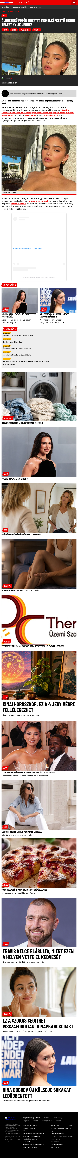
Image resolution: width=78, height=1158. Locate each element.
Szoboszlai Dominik (19, 7)
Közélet (47, 1118)
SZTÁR (10, 12)
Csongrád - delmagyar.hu (31, 1136)
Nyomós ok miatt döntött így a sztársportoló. (23, 962)
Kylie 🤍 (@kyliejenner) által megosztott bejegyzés (39, 277)
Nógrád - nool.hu (56, 1131)
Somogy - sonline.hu (57, 1133)
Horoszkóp (5, 7)
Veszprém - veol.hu (57, 1144)
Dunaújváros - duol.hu (30, 1139)
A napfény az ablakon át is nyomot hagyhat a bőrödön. (28, 1031)
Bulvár (35, 1121)
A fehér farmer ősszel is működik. (16, 835)
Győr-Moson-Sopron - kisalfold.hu (33, 1144)
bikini (14, 30)
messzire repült (51, 115)
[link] (5, 309)
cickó (5, 30)
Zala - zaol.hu (55, 1147)
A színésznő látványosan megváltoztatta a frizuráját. (52, 321)
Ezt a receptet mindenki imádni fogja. (18, 893)
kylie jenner (25, 30)
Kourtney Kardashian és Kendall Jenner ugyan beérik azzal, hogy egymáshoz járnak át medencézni (38, 113)
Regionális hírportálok (31, 1118)
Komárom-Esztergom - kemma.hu (61, 1128)
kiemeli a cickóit (18, 203)
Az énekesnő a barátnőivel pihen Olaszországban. (16, 321)
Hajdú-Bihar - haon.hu (30, 1147)
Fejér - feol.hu (27, 1142)
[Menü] (74, 2)
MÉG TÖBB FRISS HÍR (9, 365)
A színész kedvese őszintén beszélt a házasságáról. (25, 775)
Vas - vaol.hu (55, 1142)
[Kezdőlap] (7, 2)
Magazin (26, 1121)
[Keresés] (68, 2)
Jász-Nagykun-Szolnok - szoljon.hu (62, 1125)
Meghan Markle (35, 7)
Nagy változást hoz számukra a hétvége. (21, 715)
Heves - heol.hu (27, 1150)
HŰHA (17, 12)
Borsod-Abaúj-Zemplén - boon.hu (33, 1133)
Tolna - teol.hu (55, 1139)
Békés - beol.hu (27, 1131)
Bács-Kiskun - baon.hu (30, 1125)
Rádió (58, 1121)
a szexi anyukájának (38, 201)
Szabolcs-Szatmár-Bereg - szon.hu (62, 1136)
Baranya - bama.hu (29, 1128)
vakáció (36, 30)
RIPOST (4, 12)
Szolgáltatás (47, 1121)
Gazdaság (58, 1118)
